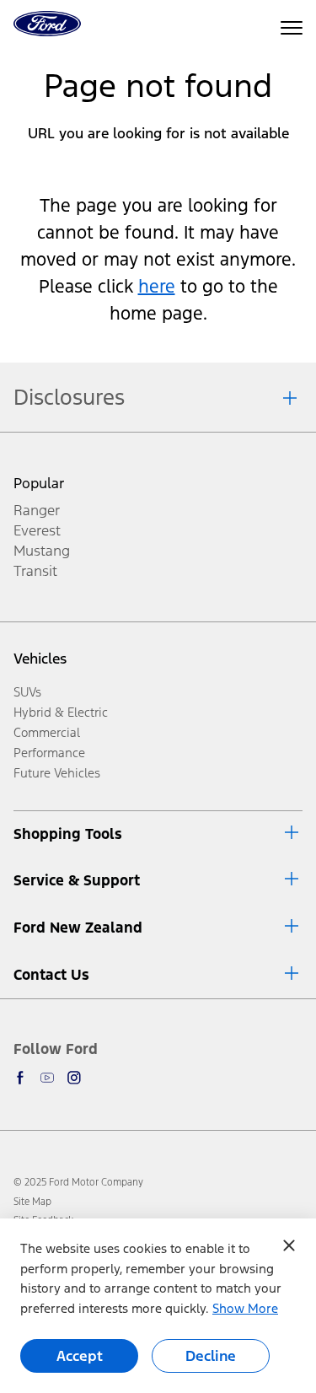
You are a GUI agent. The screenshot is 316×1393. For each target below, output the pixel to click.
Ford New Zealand (77, 927)
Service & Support (76, 880)
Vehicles (40, 658)
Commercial (46, 732)
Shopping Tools (67, 834)
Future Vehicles (56, 773)
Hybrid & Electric (60, 712)
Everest (37, 530)
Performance (49, 753)
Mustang (41, 550)
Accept (79, 1356)
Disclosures (69, 397)
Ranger (36, 510)
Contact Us (51, 974)
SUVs (27, 692)
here (156, 286)
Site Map (32, 1201)
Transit (35, 571)
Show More (245, 1308)
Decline (210, 1356)
